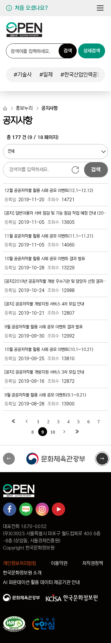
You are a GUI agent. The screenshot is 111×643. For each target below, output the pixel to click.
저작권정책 (92, 563)
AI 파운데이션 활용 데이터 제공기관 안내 (41, 582)
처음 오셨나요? (31, 8)
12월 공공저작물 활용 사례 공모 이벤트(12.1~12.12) (48, 190)
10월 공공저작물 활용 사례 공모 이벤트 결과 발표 (44, 259)
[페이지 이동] (24, 32)
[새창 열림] (55, 458)
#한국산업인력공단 (81, 75)
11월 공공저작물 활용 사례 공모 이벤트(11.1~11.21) (48, 236)
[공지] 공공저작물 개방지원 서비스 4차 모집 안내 (44, 304)
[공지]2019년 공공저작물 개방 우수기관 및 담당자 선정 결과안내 (55, 281)
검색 (68, 50)
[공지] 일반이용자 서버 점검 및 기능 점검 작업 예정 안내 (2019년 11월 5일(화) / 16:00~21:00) (55, 213)
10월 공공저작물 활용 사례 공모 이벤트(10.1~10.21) (48, 349)
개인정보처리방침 (19, 563)
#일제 (46, 75)
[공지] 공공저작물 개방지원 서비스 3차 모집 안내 (44, 372)
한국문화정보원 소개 (22, 572)
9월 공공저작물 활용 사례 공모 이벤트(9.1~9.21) (45, 395)
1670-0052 (34, 526)
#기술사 (23, 75)
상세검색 (91, 50)
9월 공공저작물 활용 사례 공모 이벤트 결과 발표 (43, 327)
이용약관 (59, 563)
